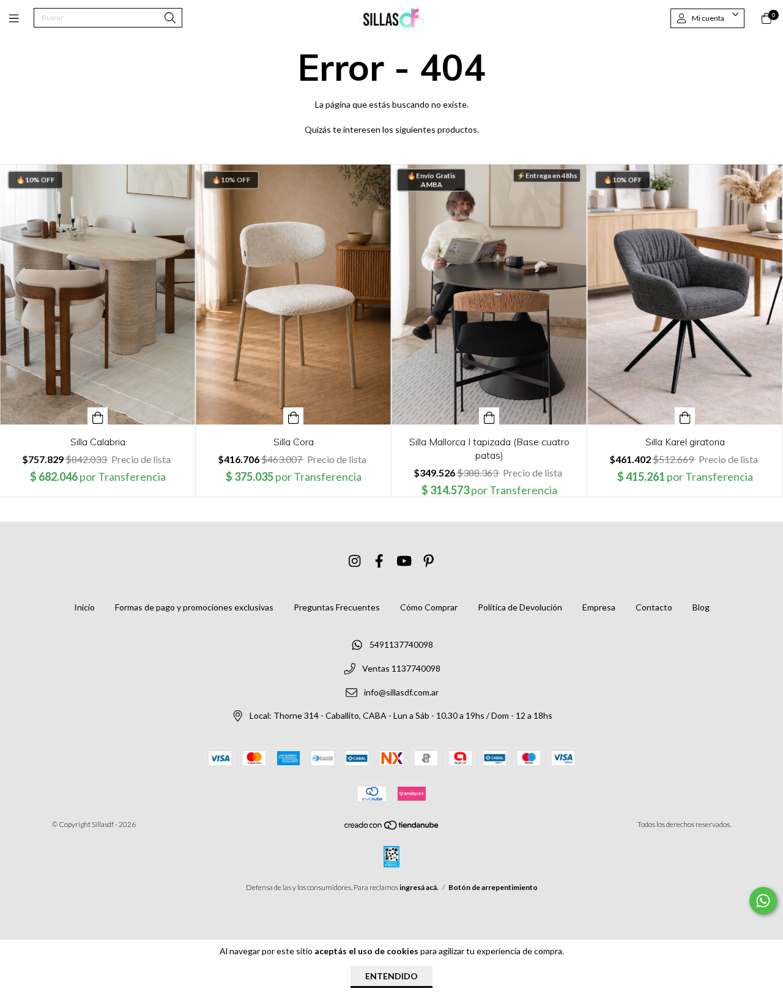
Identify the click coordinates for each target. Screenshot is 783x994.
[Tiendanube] (392, 828)
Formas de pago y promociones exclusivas (194, 607)
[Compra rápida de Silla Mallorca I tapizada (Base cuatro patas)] (489, 416)
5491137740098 (401, 645)
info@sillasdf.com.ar (401, 692)
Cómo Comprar (429, 607)
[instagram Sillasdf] (354, 560)
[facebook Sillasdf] (379, 560)
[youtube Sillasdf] (404, 560)
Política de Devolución (520, 607)
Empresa (598, 607)
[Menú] (21, 18)
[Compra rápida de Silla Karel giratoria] (685, 416)
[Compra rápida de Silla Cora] (293, 416)
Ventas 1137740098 (401, 668)
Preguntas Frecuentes (337, 607)
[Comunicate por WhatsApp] (763, 900)
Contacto (654, 607)
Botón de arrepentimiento (493, 887)
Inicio (84, 607)
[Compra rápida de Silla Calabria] (97, 416)
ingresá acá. (419, 887)
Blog (701, 607)
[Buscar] (170, 19)
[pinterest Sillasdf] (428, 560)
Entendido (391, 976)
